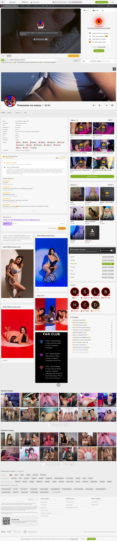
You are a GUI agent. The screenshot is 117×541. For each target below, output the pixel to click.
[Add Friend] (106, 105)
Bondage (43, 142)
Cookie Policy (74, 539)
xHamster (17, 150)
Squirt (26, 147)
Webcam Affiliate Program (72, 507)
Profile (22, 6)
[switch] (112, 251)
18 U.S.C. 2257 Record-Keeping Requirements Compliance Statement (100, 531)
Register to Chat (99, 50)
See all (110, 120)
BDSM (26, 142)
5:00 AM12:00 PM (107, 277)
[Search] (70, 2)
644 (73, 223)
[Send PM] (112, 105)
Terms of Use (44, 504)
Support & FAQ (95, 502)
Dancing (34, 147)
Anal (19, 142)
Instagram (22, 150)
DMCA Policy (44, 507)
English (32, 499)
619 (73, 242)
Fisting (30, 145)
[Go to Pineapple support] (25, 531)
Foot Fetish (39, 145)
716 (88, 204)
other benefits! (101, 47)
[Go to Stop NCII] (32, 532)
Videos (29, 6)
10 (95, 154)
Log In (112, 2)
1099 (73, 204)
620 (88, 242)
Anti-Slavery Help (45, 516)
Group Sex (48, 145)
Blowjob (34, 142)
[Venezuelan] (11, 475)
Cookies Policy (44, 510)
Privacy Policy (44, 502)
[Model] (114, 69)
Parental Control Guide (46, 513)
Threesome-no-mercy (8, 471)
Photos (37, 6)
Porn (19, 147)
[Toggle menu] (2, 2)
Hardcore (58, 145)
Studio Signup (69, 504)
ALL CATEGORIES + (56, 492)
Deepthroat (52, 142)
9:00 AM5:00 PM (107, 257)
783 (88, 223)
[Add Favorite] (3, 55)
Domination (21, 145)
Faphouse (27, 150)
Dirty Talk (62, 142)
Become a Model (70, 502)
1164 (103, 223)
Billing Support (95, 504)
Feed (43, 6)
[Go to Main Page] (12, 2)
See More (34, 210)
